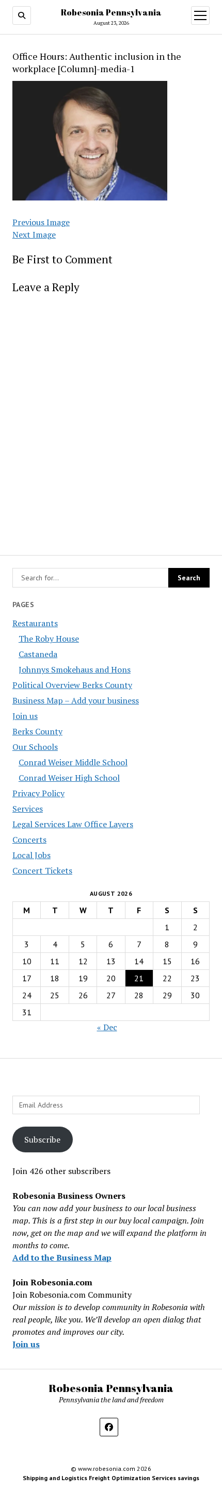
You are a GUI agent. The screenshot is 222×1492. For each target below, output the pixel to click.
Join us (25, 716)
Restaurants (35, 623)
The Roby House (49, 638)
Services (27, 808)
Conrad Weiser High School (69, 777)
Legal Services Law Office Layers (72, 824)
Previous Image (41, 222)
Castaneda (38, 654)
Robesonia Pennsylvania (111, 12)
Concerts (29, 839)
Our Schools (35, 746)
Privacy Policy (38, 793)
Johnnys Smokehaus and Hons (75, 669)
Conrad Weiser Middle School (73, 762)
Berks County (37, 731)
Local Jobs (31, 855)
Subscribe (42, 1139)
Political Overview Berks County (72, 685)
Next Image (34, 234)
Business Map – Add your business (75, 700)
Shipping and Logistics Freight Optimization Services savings (111, 1478)
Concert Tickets (42, 870)
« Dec (107, 1027)
